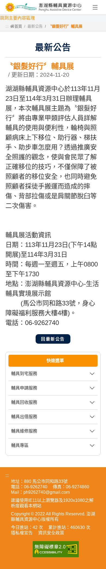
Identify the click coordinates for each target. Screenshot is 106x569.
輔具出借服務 (24, 416)
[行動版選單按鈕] (95, 7)
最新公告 (35, 26)
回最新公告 (53, 339)
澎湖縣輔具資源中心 (43, 7)
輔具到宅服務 (24, 373)
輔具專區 (20, 445)
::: (7, 26)
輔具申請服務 (24, 388)
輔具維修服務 (24, 431)
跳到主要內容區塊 (17, 18)
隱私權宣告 (22, 533)
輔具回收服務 (24, 402)
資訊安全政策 (51, 533)
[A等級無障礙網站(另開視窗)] (56, 549)
